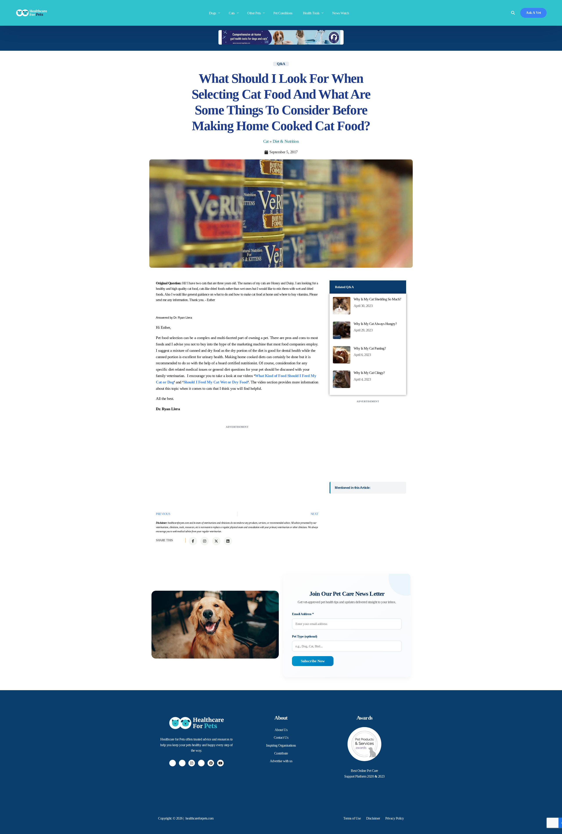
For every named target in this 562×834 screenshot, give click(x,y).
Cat (266, 141)
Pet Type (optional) (304, 636)
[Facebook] (172, 763)
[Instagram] (191, 763)
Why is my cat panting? (370, 348)
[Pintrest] (210, 763)
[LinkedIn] (201, 763)
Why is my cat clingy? (369, 373)
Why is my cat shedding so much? (377, 299)
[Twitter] (182, 763)
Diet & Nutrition (286, 141)
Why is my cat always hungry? (375, 324)
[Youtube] (220, 763)
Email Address (303, 614)
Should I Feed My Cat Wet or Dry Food (216, 382)
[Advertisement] (237, 460)
